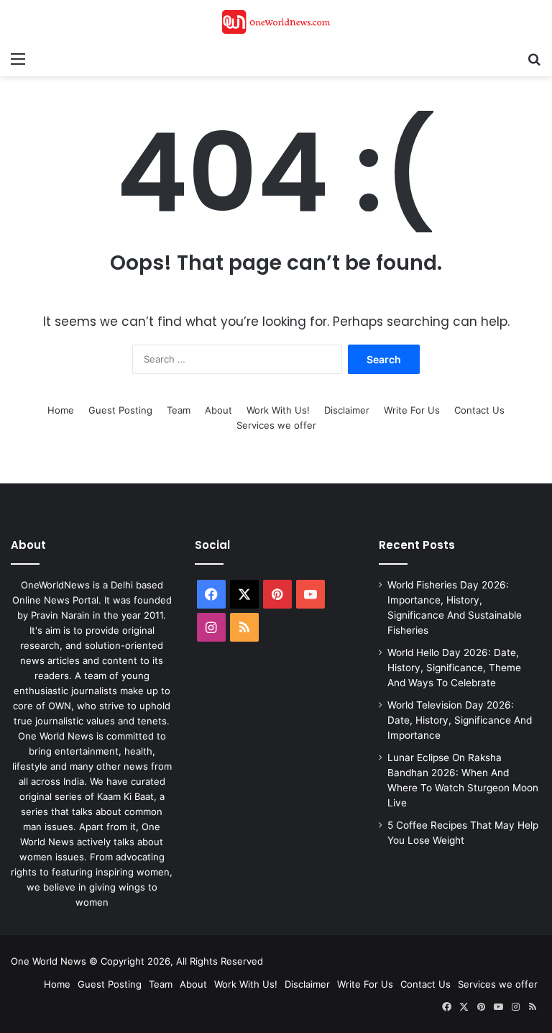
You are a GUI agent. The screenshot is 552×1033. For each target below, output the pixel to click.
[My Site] (276, 22)
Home (60, 410)
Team (178, 410)
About (218, 410)
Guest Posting (120, 410)
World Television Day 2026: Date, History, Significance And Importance (459, 720)
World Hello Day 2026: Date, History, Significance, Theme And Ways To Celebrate (454, 667)
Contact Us (479, 410)
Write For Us (412, 410)
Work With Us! (278, 410)
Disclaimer (346, 410)
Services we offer (276, 425)
